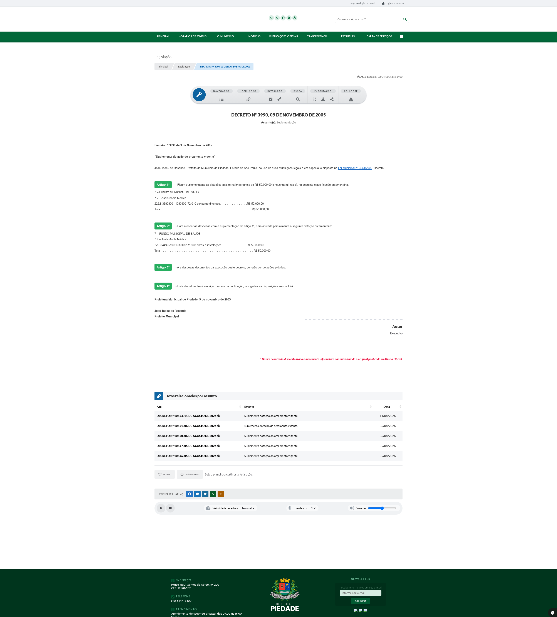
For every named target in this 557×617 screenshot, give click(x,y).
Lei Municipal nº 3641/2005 (355, 168)
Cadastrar (360, 600)
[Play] (161, 508)
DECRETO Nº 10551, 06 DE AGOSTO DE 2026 (187, 426)
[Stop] (170, 508)
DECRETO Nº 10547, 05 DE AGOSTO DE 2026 (187, 446)
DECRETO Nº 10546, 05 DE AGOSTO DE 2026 (187, 456)
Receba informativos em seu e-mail (361, 587)
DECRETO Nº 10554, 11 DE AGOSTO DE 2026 (187, 416)
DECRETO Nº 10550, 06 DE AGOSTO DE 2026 (187, 436)
